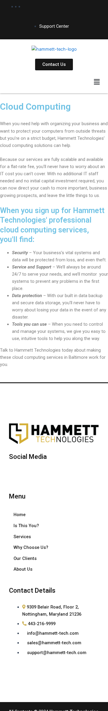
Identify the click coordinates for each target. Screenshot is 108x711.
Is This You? (26, 525)
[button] (97, 81)
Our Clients (25, 558)
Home (20, 514)
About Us (23, 569)
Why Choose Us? (31, 547)
